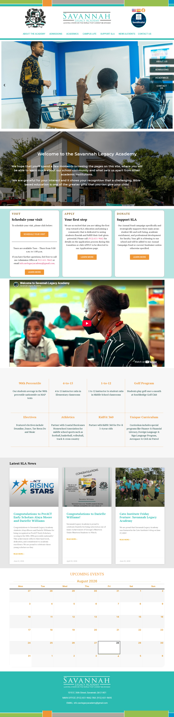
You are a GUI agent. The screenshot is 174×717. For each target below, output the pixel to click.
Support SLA (107, 34)
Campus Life (89, 34)
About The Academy (34, 34)
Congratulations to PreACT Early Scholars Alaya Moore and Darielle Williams (33, 517)
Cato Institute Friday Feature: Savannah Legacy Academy (138, 517)
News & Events (127, 34)
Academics (72, 34)
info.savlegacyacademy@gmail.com (37, 263)
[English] (134, 10)
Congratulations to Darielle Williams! (86, 515)
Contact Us (144, 34)
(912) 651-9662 (95, 238)
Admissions (55, 34)
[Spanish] (138, 10)
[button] (79, 126)
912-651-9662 (45, 260)
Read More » (19, 554)
